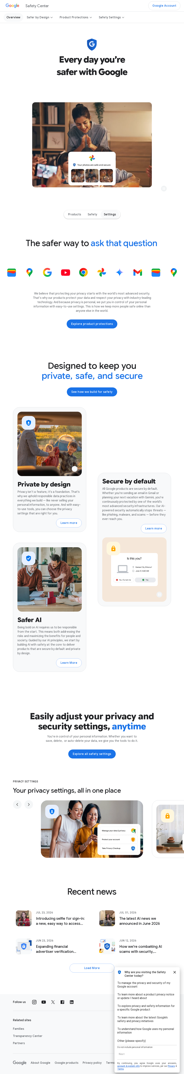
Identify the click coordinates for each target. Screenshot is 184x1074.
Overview (13, 17)
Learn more (69, 523)
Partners (19, 1043)
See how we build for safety (92, 392)
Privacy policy (92, 1063)
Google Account (164, 6)
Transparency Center (27, 1036)
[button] (164, 188)
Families (18, 1029)
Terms (110, 1063)
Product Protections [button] (74, 17)
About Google (40, 1063)
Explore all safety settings (92, 754)
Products (74, 214)
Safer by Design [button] (38, 17)
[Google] (19, 1063)
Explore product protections (92, 324)
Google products (66, 1063)
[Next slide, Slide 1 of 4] (28, 804)
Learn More (69, 663)
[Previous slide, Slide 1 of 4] (17, 804)
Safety (92, 214)
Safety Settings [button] (110, 17)
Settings (110, 214)
